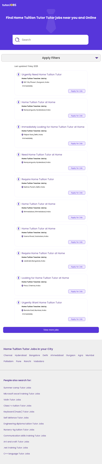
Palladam (8, 361)
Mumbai (90, 355)
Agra (80, 355)
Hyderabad (21, 355)
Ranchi (27, 361)
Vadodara (39, 361)
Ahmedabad (56, 355)
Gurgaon (70, 355)
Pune (18, 361)
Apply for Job (76, 91)
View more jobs (51, 330)
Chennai (8, 355)
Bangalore (34, 355)
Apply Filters (51, 58)
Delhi (45, 355)
